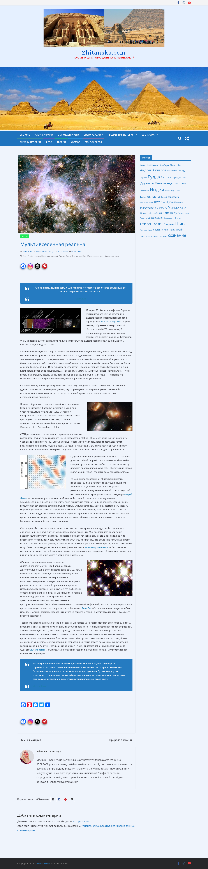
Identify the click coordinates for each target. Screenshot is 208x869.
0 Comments (76, 251)
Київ (164, 202)
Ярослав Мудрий (147, 230)
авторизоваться (82, 821)
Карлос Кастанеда (153, 196)
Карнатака (173, 196)
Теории (61, 142)
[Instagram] (30, 264)
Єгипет (143, 165)
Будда (154, 177)
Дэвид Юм (70, 256)
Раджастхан (183, 213)
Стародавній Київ (68, 134)
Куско (170, 202)
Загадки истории (30, 142)
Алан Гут (26, 256)
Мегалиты (162, 207)
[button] (102, 135)
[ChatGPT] (37, 264)
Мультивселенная (95, 256)
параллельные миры (149, 236)
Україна (170, 224)
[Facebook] (23, 264)
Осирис (164, 213)
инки (166, 229)
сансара (163, 236)
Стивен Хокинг (152, 224)
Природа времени (120, 740)
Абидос (156, 165)
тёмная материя (111, 256)
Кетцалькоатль (146, 202)
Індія (150, 165)
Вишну (165, 177)
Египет (177, 183)
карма (173, 229)
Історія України (44, 134)
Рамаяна (143, 218)
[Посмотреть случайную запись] (187, 138)
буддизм (159, 229)
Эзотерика (148, 134)
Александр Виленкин (41, 256)
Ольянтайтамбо (149, 213)
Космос (75, 142)
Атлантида (172, 170)
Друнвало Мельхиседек (157, 183)
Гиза (184, 178)
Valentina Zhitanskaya (45, 251)
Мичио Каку (81, 256)
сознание (177, 235)
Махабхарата (148, 207)
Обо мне (25, 134)
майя (180, 229)
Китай (157, 202)
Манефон (178, 202)
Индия (157, 190)
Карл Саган (176, 190)
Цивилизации (92, 134)
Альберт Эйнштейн (170, 165)
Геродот (176, 177)
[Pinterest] (44, 264)
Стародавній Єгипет (172, 218)
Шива (181, 223)
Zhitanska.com (104, 52)
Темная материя (31, 740)
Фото (49, 142)
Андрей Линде (58, 256)
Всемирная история (121, 134)
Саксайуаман (156, 217)
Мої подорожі (93, 142)
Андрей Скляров (153, 170)
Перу (173, 213)
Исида (167, 190)
